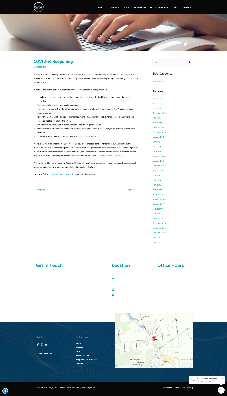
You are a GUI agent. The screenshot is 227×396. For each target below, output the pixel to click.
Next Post (132, 190)
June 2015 (157, 213)
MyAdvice (91, 387)
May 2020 (157, 118)
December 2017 (159, 132)
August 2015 (158, 209)
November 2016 (159, 156)
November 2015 (159, 199)
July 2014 (156, 237)
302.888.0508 (122, 290)
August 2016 (158, 170)
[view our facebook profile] (38, 344)
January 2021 (158, 108)
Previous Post (41, 190)
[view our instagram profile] (42, 344)
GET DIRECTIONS (45, 354)
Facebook (69, 174)
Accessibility (167, 387)
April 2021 (157, 103)
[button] (104, 7)
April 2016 (157, 185)
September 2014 (160, 233)
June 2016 (157, 175)
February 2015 (159, 218)
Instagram (56, 174)
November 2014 (159, 228)
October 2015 (158, 204)
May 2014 (157, 242)
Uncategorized (40, 67)
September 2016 (160, 166)
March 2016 (157, 190)
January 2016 (158, 194)
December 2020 (160, 113)
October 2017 (158, 137)
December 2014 (159, 223)
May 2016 (157, 180)
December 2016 (159, 151)
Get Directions (122, 295)
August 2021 (158, 99)
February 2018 (159, 127)
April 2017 (157, 146)
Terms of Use (179, 387)
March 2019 (157, 123)
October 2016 (158, 161)
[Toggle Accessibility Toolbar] (5, 391)
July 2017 (156, 142)
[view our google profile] (46, 344)
